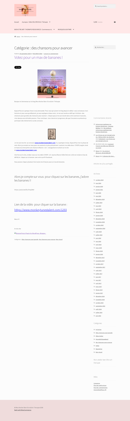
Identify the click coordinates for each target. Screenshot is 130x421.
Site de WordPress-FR (100, 390)
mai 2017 (98, 280)
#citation (98, 329)
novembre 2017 (100, 261)
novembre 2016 (100, 300)
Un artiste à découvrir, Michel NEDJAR (103, 152)
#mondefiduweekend (102, 339)
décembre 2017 (100, 257)
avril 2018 (98, 244)
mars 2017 (99, 287)
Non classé (59, 239)
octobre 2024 (99, 180)
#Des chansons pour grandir (30, 239)
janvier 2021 (99, 190)
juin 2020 (98, 193)
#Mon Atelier (99, 336)
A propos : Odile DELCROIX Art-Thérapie (35, 22)
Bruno (97, 151)
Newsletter (99, 349)
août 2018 (99, 232)
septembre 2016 (100, 306)
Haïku (97, 346)
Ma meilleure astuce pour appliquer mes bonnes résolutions (104, 130)
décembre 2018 (100, 219)
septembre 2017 (100, 267)
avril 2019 (98, 209)
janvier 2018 (99, 254)
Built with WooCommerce (22, 410)
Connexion (97, 383)
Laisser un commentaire (51, 54)
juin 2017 (98, 277)
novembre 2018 (100, 222)
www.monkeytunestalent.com (45, 143)
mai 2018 (98, 241)
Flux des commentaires (100, 388)
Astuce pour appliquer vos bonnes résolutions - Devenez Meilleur (104, 126)
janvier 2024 (99, 186)
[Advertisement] (105, 83)
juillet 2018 (99, 235)
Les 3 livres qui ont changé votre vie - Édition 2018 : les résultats (105, 136)
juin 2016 (98, 316)
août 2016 (99, 309)
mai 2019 (98, 206)
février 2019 (99, 212)
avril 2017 (98, 283)
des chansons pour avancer (47, 239)
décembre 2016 (100, 296)
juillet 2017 (99, 274)
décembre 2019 (100, 199)
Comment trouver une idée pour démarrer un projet (105, 146)
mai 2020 (98, 196)
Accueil (16, 22)
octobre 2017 (99, 264)
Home (18, 36)
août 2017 (99, 270)
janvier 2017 (99, 293)
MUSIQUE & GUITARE (64, 29)
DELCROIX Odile (37, 54)
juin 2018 (98, 238)
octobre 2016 (99, 303)
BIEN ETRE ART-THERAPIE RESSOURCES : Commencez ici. (33, 29)
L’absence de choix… (109, 156)
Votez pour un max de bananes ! (38, 57)
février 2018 (99, 251)
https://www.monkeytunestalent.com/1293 (40, 210)
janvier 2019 (99, 215)
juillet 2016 (99, 312)
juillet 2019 (99, 203)
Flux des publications (100, 385)
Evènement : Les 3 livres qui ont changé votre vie (105, 140)
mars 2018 (99, 248)
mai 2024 (98, 183)
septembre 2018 (100, 228)
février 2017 (99, 290)
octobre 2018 (99, 225)
